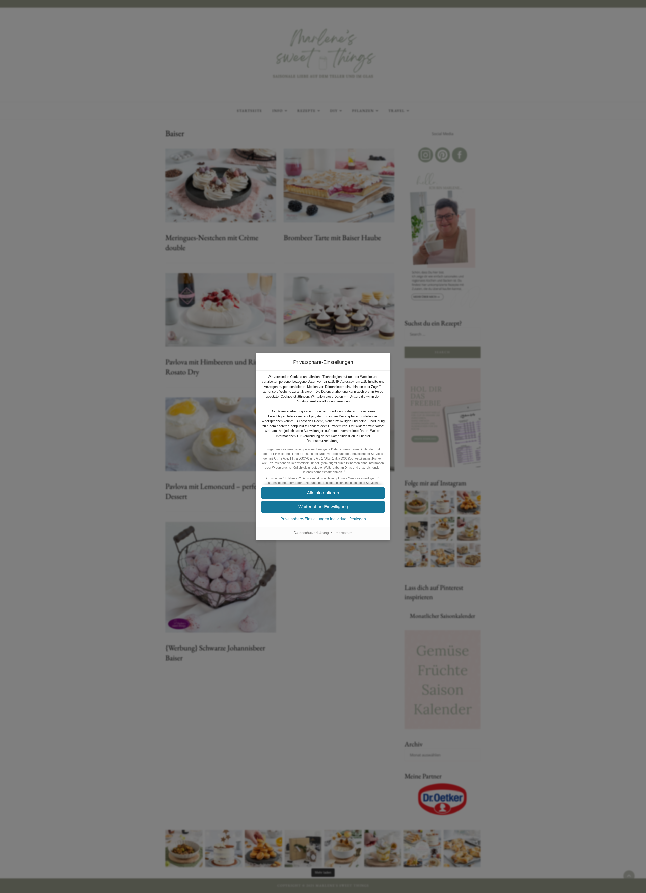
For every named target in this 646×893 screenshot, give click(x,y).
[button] (323, 493)
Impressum (344, 533)
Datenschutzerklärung (322, 441)
